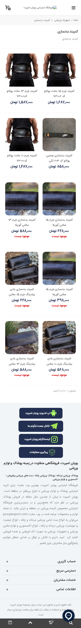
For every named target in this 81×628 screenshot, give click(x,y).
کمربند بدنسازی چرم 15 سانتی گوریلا (59, 222)
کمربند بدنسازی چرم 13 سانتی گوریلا (22, 222)
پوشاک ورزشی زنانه (45, 476)
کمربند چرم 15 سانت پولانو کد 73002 (59, 94)
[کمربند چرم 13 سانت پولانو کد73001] (21, 70)
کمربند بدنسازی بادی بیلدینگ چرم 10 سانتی (59, 361)
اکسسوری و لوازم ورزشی (65, 479)
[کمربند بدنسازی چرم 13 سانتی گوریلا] (21, 198)
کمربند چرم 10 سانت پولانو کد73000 (22, 158)
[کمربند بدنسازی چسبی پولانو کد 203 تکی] (59, 134)
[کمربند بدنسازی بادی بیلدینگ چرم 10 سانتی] (59, 337)
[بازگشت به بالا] (30, 623)
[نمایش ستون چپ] (10, 623)
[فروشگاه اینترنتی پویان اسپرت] (40, 8)
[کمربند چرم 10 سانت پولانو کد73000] (21, 134)
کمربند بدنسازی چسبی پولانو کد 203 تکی (59, 158)
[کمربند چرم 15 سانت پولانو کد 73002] (59, 70)
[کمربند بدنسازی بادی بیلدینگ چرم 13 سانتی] (21, 337)
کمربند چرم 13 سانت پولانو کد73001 (22, 94)
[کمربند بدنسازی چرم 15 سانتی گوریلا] (59, 198)
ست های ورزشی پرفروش (20, 476)
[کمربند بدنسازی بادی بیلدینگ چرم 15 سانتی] (21, 268)
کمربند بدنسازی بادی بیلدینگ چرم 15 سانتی (22, 292)
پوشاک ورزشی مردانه (67, 476)
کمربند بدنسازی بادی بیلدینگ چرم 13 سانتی (22, 361)
